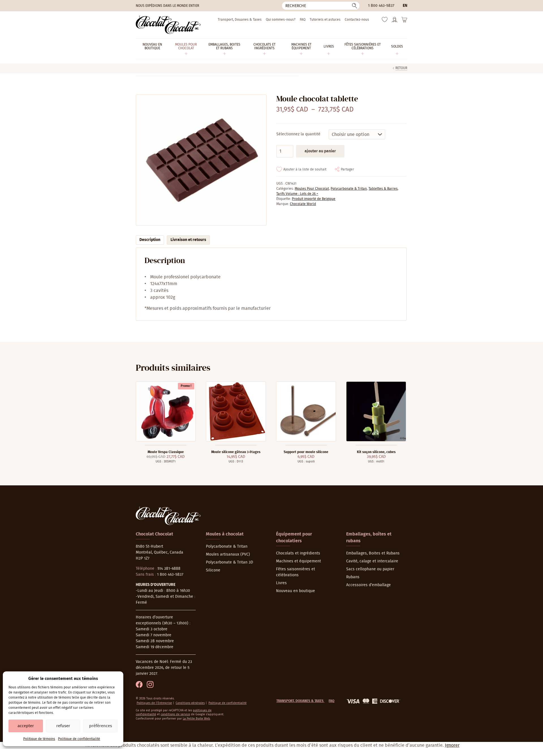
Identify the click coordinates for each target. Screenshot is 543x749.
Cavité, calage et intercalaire (372, 561)
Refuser (63, 726)
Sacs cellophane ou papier (370, 569)
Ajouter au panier (320, 151)
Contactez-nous (357, 19)
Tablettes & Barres (383, 188)
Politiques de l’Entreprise (154, 703)
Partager (347, 169)
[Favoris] (384, 21)
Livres (281, 583)
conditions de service (175, 714)
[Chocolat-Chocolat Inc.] (168, 25)
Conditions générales (190, 703)
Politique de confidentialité (79, 739)
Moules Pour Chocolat (312, 188)
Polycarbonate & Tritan (349, 188)
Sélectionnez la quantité (298, 134)
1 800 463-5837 (381, 6)
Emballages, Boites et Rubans (373, 553)
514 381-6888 (169, 569)
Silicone (213, 570)
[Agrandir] (201, 160)
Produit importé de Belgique (313, 198)
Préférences (100, 726)
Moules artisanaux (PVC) (228, 554)
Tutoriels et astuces (325, 19)
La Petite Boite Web (196, 718)
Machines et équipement (298, 561)
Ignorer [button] (452, 745)
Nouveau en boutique (295, 591)
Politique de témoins (39, 739)
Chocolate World (303, 204)
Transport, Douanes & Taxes (240, 19)
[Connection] (394, 21)
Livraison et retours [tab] (188, 240)
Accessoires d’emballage (368, 585)
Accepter (26, 726)
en (405, 6)
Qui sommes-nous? (281, 19)
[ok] (354, 6)
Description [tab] (149, 240)
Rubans (352, 577)
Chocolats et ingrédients (298, 553)
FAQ (302, 19)
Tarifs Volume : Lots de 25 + (297, 193)
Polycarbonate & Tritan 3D (229, 562)
